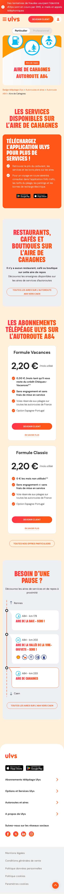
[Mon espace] (58, 19)
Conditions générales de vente (23, 860)
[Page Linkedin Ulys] (23, 834)
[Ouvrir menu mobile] (5, 19)
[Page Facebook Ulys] (8, 834)
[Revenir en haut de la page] (55, 885)
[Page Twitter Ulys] (15, 834)
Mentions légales (15, 853)
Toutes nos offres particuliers (32, 543)
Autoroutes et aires (35, 89)
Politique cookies (15, 876)
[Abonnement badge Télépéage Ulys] (14, 19)
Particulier (21, 30)
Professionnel (41, 30)
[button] (32, 435)
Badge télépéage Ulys (13, 89)
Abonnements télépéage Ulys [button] (23, 779)
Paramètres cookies (17, 884)
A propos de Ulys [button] (15, 814)
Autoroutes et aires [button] (16, 802)
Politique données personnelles (23, 868)
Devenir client (41, 19)
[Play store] (23, 196)
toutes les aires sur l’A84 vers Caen (32, 705)
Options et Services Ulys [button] (19, 791)
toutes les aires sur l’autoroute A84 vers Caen (32, 292)
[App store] (40, 196)
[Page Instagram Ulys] (31, 834)
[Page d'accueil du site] (10, 756)
